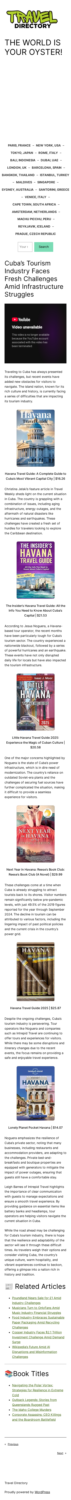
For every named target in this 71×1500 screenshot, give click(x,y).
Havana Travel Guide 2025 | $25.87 (35, 1008)
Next (60, 1453)
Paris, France (19, 145)
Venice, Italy (35, 197)
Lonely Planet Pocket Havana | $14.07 (35, 1127)
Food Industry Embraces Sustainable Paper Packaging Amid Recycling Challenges (38, 1322)
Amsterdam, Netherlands (34, 212)
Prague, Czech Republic (35, 234)
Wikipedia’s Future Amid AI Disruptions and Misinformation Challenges (34, 1352)
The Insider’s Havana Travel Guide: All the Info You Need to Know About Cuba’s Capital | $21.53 (35, 610)
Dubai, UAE (49, 160)
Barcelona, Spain (47, 167)
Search (44, 247)
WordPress (42, 1492)
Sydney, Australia (18, 189)
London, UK (17, 167)
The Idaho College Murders (31, 1410)
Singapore (46, 182)
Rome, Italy (48, 153)
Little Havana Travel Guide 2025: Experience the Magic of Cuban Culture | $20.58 (35, 742)
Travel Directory (16, 1483)
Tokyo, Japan (22, 153)
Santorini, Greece (54, 189)
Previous (13, 1444)
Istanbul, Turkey (54, 175)
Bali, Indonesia (22, 160)
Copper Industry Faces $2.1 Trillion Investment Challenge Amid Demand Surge (38, 1337)
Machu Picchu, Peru (34, 219)
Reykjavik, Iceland (34, 226)
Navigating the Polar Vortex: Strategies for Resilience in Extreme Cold (37, 1390)
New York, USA (48, 145)
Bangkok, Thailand (18, 175)
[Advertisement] (35, 102)
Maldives (24, 182)
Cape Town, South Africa (34, 204)
